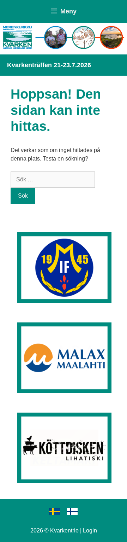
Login (90, 531)
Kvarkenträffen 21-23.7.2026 (49, 65)
